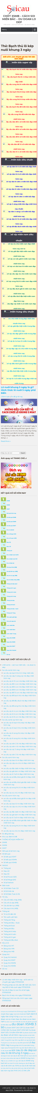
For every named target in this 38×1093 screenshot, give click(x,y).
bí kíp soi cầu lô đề (6, 1011)
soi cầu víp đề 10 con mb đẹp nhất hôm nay (20, 693)
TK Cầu (5, 897)
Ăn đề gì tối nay (17, 397)
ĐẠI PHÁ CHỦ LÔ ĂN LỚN (20, 1071)
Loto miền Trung (11, 633)
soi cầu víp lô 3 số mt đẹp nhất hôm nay (19, 774)
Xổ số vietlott (10, 530)
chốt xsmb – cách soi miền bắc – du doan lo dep (19, 19)
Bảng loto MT (9, 946)
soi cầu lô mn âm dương (15, 1063)
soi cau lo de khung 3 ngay (19, 1051)
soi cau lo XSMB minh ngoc (11, 1061)
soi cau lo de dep (22, 1050)
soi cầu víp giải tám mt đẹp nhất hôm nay (19, 771)
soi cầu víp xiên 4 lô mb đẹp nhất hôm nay (20, 746)
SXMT (4, 848)
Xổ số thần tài (10, 563)
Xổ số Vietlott (8, 883)
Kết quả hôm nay (11, 513)
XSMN (8, 505)
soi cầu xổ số (5, 1068)
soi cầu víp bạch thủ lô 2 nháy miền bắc (19, 673)
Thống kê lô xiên (11, 592)
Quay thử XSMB (10, 638)
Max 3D (8, 542)
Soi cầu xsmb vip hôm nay (12, 720)
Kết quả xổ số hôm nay (11, 851)
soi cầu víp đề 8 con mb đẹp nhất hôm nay (20, 690)
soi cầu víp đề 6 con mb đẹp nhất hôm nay (20, 687)
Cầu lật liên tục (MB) (12, 571)
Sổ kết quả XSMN (11, 521)
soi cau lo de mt (32, 1056)
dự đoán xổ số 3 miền (29, 1032)
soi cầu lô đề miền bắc (27, 1066)
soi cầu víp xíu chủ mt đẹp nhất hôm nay (19, 793)
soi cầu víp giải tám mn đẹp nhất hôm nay (20, 815)
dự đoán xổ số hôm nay (11, 1035)
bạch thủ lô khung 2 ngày (19, 1011)
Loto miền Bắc (10, 625)
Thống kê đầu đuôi (11, 584)
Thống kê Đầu (10, 600)
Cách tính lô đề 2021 (19, 1014)
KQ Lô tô (5, 943)
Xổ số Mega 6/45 (11, 534)
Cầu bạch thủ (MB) (11, 567)
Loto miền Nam (10, 629)
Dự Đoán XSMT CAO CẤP (14, 1028)
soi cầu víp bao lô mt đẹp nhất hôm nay (19, 760)
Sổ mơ (8, 654)
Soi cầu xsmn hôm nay (10, 796)
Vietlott (5, 865)
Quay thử (5, 954)
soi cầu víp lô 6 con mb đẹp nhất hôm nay (20, 714)
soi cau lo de (26, 1048)
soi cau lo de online (7, 1058)
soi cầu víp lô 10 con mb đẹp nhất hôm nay (20, 681)
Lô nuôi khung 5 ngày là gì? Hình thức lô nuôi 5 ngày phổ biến (18, 390)
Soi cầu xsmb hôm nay (11, 670)
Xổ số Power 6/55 (11, 538)
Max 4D (8, 546)
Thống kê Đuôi (10, 604)
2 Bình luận (5, 397)
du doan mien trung (24, 1016)
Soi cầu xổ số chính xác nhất (17, 1068)
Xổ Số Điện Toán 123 (11, 888)
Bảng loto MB (9, 951)
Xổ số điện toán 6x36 (12, 555)
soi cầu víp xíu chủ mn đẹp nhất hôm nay (19, 831)
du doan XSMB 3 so (18, 1025)
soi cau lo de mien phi (18, 1056)
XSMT (8, 509)
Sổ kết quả (6, 854)
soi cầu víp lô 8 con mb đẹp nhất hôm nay (20, 717)
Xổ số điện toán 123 (11, 559)
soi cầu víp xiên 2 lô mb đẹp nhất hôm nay (20, 744)
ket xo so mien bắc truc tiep (12, 1042)
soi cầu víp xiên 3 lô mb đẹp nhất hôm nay (20, 755)
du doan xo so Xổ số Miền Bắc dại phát (15, 1021)
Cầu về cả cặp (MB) (11, 575)
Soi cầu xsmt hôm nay (10, 757)
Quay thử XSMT (10, 646)
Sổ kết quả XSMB (11, 517)
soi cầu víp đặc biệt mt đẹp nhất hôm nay (19, 768)
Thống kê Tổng (10, 613)
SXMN (4, 845)
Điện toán (6, 885)
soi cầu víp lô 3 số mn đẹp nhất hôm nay (19, 818)
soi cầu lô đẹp (28, 1063)
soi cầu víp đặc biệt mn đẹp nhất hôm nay (20, 812)
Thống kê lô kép (11, 596)
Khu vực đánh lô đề (9, 837)
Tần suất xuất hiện (11, 617)
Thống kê (9, 550)
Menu (4, 30)
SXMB (4, 842)
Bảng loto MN (9, 949)
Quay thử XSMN (10, 642)
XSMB (8, 500)
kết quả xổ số (24, 1042)
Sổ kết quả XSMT (11, 525)
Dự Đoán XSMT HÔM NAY (19, 1030)
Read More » (6, 441)
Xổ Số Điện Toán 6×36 (12, 894)
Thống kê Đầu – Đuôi (12, 608)
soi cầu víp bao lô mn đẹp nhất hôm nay (19, 804)
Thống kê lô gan (11, 588)
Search (23, 453)
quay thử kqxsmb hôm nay (13, 1048)
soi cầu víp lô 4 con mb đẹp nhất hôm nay (20, 711)
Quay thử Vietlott (11, 650)
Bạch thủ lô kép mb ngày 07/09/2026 (16, 995)
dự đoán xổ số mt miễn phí (15, 1037)
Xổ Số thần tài (9, 891)
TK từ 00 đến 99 (11, 621)
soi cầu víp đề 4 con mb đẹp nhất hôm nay (20, 684)
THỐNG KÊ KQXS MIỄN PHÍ (13, 839)
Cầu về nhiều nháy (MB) (12, 579)
